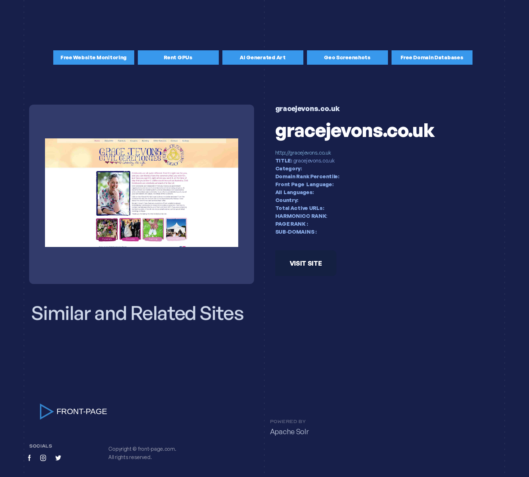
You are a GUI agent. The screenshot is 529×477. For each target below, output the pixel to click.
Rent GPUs (178, 57)
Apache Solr (289, 431)
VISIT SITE (305, 263)
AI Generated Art (262, 57)
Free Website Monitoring (93, 57)
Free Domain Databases (432, 57)
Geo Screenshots (347, 57)
